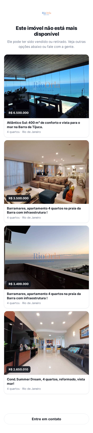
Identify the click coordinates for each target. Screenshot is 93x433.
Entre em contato (46, 419)
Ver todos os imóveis (46, 405)
